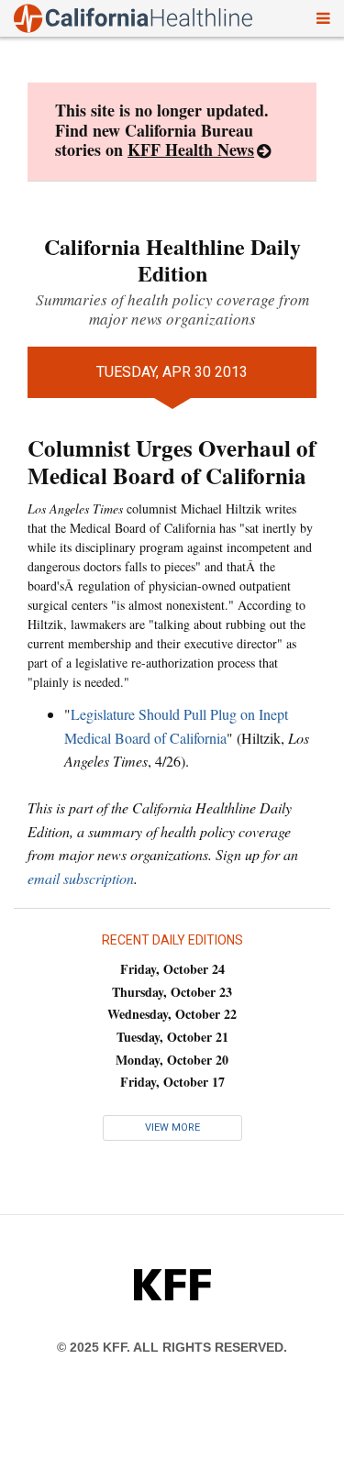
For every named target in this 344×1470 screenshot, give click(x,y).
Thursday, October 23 (172, 991)
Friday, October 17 (172, 1081)
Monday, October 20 (172, 1059)
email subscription (81, 878)
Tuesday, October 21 (172, 1036)
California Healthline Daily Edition (172, 259)
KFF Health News (191, 149)
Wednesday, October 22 (172, 1013)
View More (172, 1127)
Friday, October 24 (172, 968)
